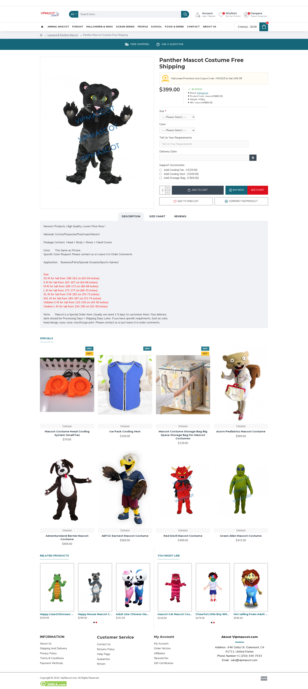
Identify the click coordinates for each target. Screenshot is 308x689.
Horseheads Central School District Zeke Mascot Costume (95, 614)
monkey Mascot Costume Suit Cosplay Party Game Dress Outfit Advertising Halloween (57, 614)
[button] (94, 622)
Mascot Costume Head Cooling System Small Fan (67, 433)
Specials (46, 338)
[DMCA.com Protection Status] (53, 683)
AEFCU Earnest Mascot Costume (125, 535)
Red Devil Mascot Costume (183, 535)
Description (131, 216)
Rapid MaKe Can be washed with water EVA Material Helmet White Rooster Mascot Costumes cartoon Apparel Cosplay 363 (175, 614)
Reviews (180, 216)
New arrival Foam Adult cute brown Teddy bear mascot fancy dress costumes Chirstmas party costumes (133, 614)
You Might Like (169, 555)
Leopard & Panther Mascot (63, 35)
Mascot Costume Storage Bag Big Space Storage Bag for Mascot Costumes (183, 435)
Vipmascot (202, 93)
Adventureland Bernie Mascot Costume (67, 537)
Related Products (54, 555)
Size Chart (157, 216)
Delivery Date (168, 151)
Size (161, 111)
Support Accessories (171, 165)
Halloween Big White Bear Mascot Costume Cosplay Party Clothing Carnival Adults (251, 614)
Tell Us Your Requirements (175, 137)
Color (162, 124)
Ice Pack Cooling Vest (124, 431)
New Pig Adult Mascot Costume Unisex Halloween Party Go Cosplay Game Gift (213, 614)
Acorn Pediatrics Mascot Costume (240, 431)
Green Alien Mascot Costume (241, 535)
